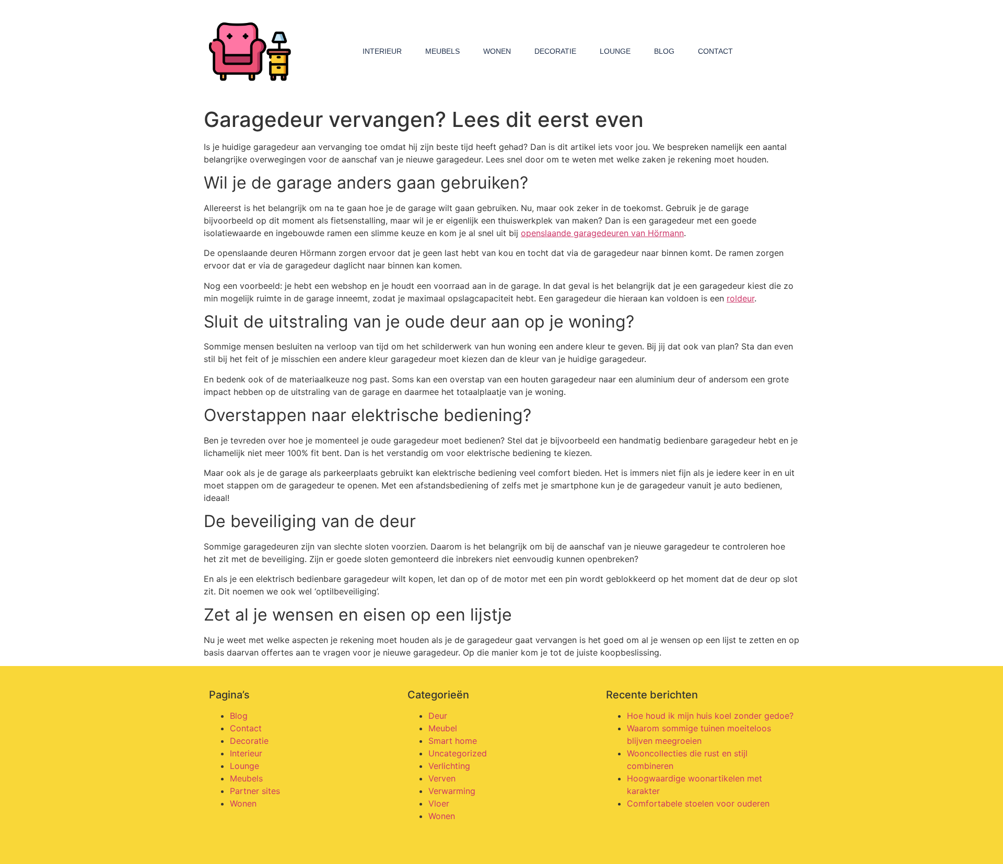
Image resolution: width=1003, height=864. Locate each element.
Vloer (438, 803)
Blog (664, 51)
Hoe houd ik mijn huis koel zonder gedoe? (710, 715)
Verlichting (449, 766)
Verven (442, 778)
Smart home (452, 740)
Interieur (382, 51)
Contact (715, 51)
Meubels (442, 51)
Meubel (442, 728)
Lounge (615, 51)
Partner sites (255, 791)
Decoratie (555, 51)
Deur (437, 715)
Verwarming (451, 791)
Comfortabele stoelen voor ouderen (698, 803)
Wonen (497, 51)
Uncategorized (457, 753)
